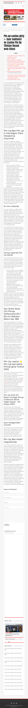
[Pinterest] (19, 3)
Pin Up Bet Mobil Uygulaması (15, 71)
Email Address (7, 497)
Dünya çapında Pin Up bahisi (14, 60)
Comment (6, 507)
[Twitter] (21, 3)
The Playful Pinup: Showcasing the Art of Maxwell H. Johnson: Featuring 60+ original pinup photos (17, 76)
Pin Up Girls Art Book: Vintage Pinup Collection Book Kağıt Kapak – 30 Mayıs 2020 (17, 68)
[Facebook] (16, 3)
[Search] (23, 6)
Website (6, 502)
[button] (9, 635)
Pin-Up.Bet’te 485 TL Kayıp (14, 79)
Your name (6, 492)
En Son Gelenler (11, 58)
